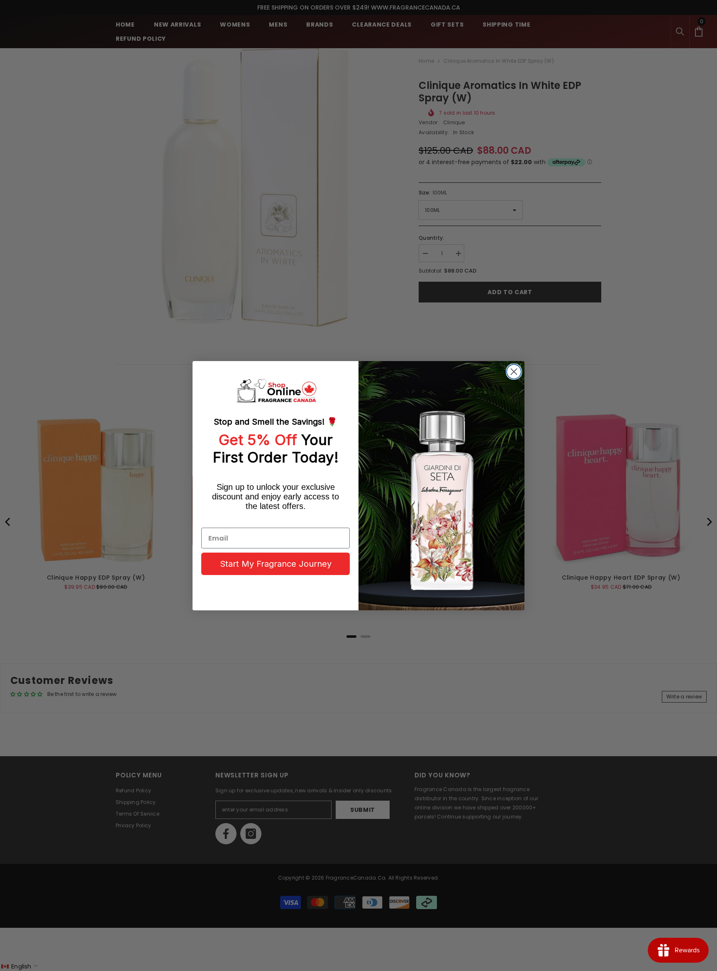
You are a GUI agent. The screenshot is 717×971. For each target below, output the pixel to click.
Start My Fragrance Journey (276, 564)
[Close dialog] (514, 371)
